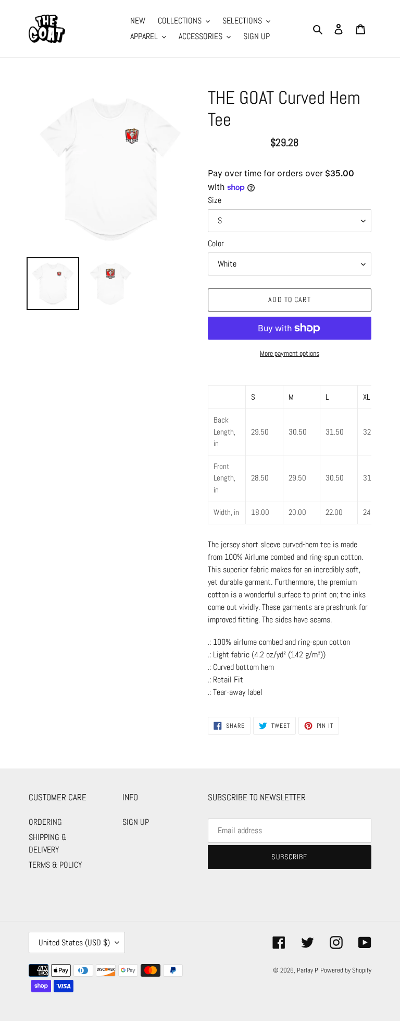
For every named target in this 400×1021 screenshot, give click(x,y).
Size (214, 200)
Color (216, 243)
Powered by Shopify (345, 970)
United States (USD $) (74, 942)
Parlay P (307, 970)
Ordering (45, 821)
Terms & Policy (55, 864)
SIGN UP (135, 821)
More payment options (289, 353)
